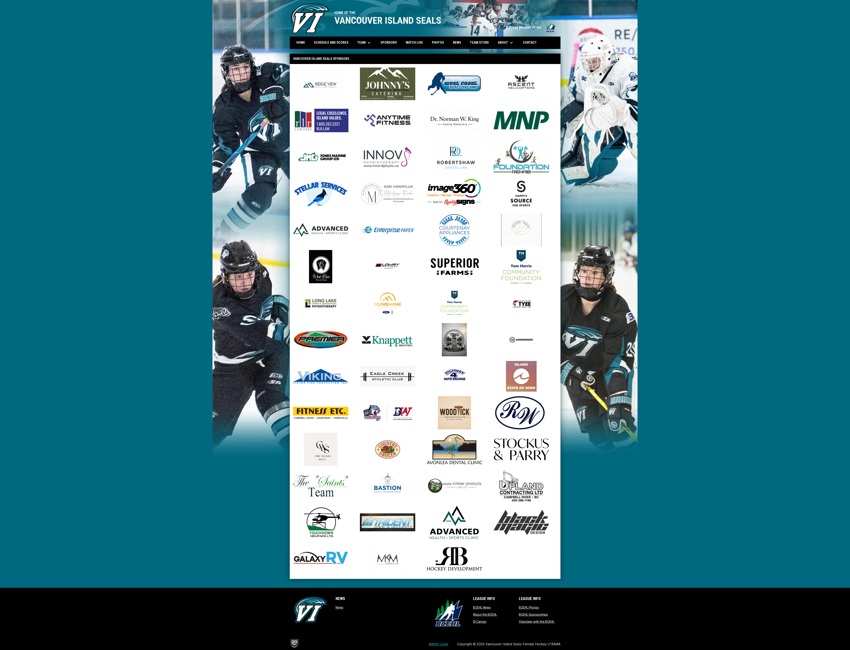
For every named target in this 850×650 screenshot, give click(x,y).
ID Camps (479, 621)
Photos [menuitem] (439, 42)
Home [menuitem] (300, 43)
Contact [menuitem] (530, 43)
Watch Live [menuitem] (416, 42)
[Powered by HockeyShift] (294, 643)
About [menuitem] (506, 42)
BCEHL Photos (529, 607)
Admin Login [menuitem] (438, 644)
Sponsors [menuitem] (389, 43)
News (339, 607)
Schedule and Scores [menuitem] (333, 42)
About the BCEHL (485, 614)
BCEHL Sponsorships (533, 614)
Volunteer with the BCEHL (536, 621)
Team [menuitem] (364, 42)
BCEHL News (482, 607)
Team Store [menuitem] (481, 42)
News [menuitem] (457, 43)
